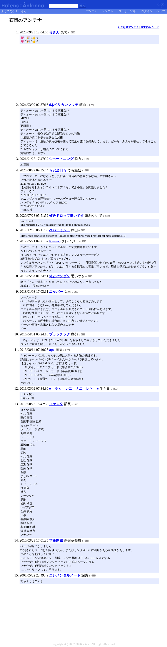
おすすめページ (149, 27)
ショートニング (61, 159)
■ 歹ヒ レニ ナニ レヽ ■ (74, 388)
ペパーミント (59, 230)
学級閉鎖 (56, 540)
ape (51, 349)
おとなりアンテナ (128, 27)
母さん (54, 32)
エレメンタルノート (64, 575)
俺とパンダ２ (59, 276)
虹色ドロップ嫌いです (66, 215)
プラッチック (59, 334)
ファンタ (56, 404)
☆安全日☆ (58, 170)
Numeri (54, 241)
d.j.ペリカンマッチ (63, 105)
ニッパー (56, 291)
